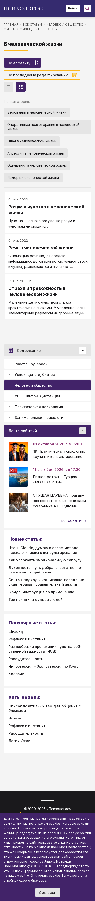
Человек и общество (65, 24)
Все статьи (32, 24)
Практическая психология (39, 406)
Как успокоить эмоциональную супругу (45, 560)
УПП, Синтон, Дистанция (37, 396)
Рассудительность (26, 658)
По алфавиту (19, 63)
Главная (11, 24)
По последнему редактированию (38, 75)
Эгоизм (15, 718)
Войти (72, 8)
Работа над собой (31, 364)
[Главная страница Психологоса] (25, 8)
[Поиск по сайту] (87, 8)
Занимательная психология (40, 417)
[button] (82, 350)
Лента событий (23, 430)
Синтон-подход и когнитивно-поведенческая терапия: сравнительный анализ (47, 582)
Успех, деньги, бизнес (35, 374)
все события (72, 521)
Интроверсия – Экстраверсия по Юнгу (44, 666)
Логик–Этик (19, 740)
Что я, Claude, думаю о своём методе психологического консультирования (43, 550)
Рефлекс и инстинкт (27, 639)
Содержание (29, 350)
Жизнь (9, 29)
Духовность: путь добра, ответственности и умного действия (46, 569)
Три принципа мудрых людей (36, 599)
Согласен (47, 892)
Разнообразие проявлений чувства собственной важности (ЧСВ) (45, 649)
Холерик (16, 674)
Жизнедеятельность (38, 29)
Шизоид (16, 631)
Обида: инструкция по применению (41, 592)
